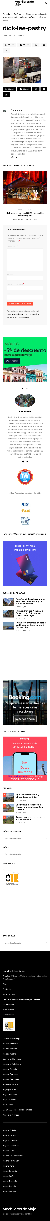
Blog (5, 984)
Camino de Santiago (11, 1038)
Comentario (11, 246)
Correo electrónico (15, 284)
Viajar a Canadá (9, 1135)
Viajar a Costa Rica (11, 1145)
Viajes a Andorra (10, 1048)
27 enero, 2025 (21, 619)
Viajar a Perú (8, 1166)
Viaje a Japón (8, 1176)
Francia (29, 209)
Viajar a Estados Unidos (13, 1155)
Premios (6, 976)
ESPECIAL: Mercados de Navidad (17, 1109)
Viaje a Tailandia (10, 1181)
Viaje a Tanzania (10, 1171)
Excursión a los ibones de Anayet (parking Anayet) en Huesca (29, 807)
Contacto (7, 989)
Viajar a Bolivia (9, 1130)
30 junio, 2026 (21, 812)
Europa (21, 209)
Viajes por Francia (10, 1089)
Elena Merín (19, 35)
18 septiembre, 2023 (23, 630)
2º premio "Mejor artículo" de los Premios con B (25, 534)
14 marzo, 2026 (21, 823)
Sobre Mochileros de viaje (14, 971)
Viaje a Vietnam (9, 1191)
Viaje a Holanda (9, 1099)
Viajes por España (10, 1084)
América (17, 14)
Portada (6, 14)
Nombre (10, 274)
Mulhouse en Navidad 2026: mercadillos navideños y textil (25, 214)
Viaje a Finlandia (10, 1094)
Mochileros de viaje (19, 1209)
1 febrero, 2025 (21, 607)
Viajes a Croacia (10, 1069)
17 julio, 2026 (21, 800)
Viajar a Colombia (10, 1140)
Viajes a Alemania (10, 1043)
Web (8, 294)
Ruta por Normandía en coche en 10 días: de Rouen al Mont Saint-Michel (31, 625)
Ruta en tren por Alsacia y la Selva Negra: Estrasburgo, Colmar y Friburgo (29, 613)
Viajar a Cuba (8, 1150)
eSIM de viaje (8, 1009)
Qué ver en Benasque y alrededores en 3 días (27, 796)
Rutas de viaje (9, 994)
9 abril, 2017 (7, 35)
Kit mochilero (8, 1004)
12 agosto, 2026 (31, 219)
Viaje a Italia (8, 1104)
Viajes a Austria (9, 1053)
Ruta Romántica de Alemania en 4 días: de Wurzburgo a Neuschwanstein (30, 601)
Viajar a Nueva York (11, 1160)
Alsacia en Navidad (11, 1115)
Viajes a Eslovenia (10, 1074)
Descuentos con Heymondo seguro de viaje (21, 999)
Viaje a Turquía (9, 1186)
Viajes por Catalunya (12, 1064)
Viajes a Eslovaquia (11, 1079)
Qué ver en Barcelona (12, 1059)
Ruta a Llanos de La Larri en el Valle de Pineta (30, 818)
